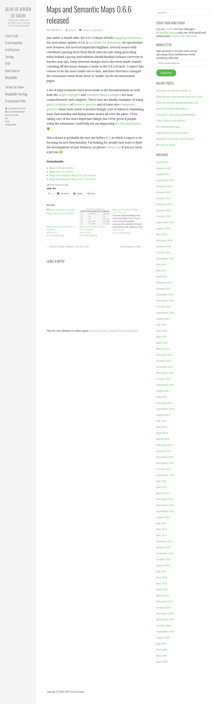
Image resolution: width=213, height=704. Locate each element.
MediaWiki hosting (166, 32)
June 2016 (161, 330)
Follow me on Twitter (17, 108)
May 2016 (161, 336)
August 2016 (163, 318)
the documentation (128, 123)
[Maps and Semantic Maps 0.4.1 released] (129, 221)
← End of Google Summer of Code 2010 (68, 246)
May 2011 (161, 535)
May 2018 (161, 234)
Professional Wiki (15, 100)
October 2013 (163, 469)
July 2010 (161, 571)
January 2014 (163, 451)
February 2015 (164, 403)
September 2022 (165, 180)
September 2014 (165, 409)
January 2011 (163, 547)
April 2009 (162, 661)
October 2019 (163, 198)
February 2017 (164, 282)
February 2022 (164, 186)
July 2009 (161, 643)
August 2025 (163, 174)
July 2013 (161, 481)
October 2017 (163, 252)
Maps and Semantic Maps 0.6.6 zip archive (72, 175)
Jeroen (72, 30)
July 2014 (161, 421)
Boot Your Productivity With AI (173, 90)
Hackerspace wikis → (132, 246)
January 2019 (163, 210)
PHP (7, 63)
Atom (7, 121)
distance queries (85, 104)
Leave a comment (92, 30)
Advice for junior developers (172, 108)
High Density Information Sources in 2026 (179, 96)
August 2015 (163, 391)
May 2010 (161, 583)
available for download (105, 42)
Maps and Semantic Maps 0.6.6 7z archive (72, 179)
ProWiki (169, 29)
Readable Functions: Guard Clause (175, 138)
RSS (6, 118)
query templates (58, 104)
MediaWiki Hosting (16, 93)
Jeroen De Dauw (14, 86)
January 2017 (163, 288)
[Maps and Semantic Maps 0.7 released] (62, 216)
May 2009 (161, 655)
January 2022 (163, 192)
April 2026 (162, 162)
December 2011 (164, 499)
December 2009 (164, 613)
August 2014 (163, 415)
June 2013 (161, 487)
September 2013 (165, 475)
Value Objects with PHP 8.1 (171, 120)
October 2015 (163, 379)
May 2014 (161, 427)
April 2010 (162, 589)
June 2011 (161, 529)
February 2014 (164, 445)
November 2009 (165, 619)
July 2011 (161, 523)
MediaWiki (11, 77)
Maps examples (69, 95)
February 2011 (164, 541)
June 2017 (161, 264)
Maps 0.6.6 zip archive (61, 168)
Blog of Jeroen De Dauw (18, 12)
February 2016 (164, 354)
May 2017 (161, 270)
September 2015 (165, 385)
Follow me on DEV (11, 115)
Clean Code (11, 35)
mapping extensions (127, 37)
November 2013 (165, 463)
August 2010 (163, 565)
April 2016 (162, 342)
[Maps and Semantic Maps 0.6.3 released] (95, 216)
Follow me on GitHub (16, 112)
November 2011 (165, 505)
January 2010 (163, 607)
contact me (113, 147)
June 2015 (161, 397)
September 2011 (165, 511)
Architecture (12, 49)
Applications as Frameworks (172, 133)
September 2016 (165, 312)
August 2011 (163, 517)
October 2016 (163, 306)
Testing (9, 56)
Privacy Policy (10, 124)
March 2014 (162, 439)
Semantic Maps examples (104, 95)
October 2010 (163, 559)
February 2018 (164, 240)
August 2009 (163, 637)
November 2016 (165, 300)
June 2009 (161, 649)
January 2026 (163, 168)
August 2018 (163, 228)
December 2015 (164, 366)
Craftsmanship (13, 42)
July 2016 (161, 324)
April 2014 (162, 433)
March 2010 (162, 595)
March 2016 (162, 349)
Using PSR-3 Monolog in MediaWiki (175, 114)
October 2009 (163, 625)
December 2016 (164, 294)
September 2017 (165, 258)
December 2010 (164, 553)
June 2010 (161, 577)
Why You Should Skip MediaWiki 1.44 (177, 102)
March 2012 (162, 493)
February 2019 (164, 204)
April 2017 (162, 276)
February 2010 (164, 601)
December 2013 (164, 457)
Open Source (12, 70)
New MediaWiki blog (168, 126)
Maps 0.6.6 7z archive (61, 171)
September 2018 (165, 222)
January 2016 (163, 361)
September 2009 (165, 631)
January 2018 (163, 246)
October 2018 (163, 216)
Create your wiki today (184, 36)
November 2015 (165, 373)
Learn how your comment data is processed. (114, 330)
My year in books (165, 145)
